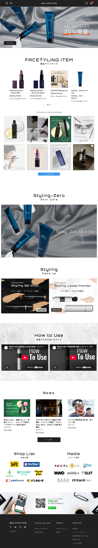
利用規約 (75, 528)
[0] (91, 3)
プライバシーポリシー (79, 532)
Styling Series (39, 532)
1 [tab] (47, 104)
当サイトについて (61, 528)
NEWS (58, 532)
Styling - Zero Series (41, 528)
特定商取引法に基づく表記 (80, 536)
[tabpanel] (18, 85)
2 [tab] (50, 104)
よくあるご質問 (77, 543)
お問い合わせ (76, 539)
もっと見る (49, 439)
